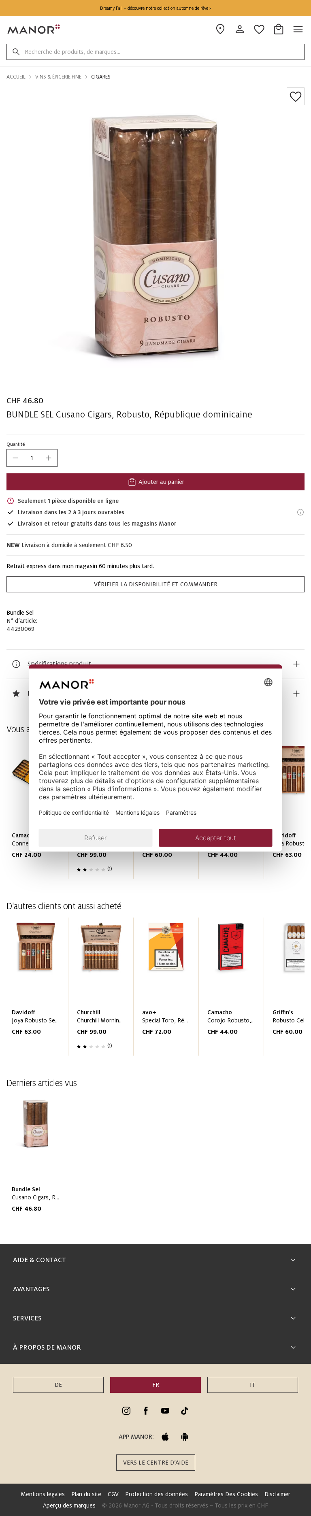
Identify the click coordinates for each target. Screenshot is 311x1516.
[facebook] (146, 1411)
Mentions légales (43, 1494)
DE (58, 1385)
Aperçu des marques (69, 1505)
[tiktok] (185, 1411)
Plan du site (86, 1494)
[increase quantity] (48, 457)
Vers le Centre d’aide (155, 1462)
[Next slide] (275, 990)
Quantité (15, 444)
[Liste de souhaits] (296, 96)
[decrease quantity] (15, 457)
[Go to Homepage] (34, 29)
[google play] (185, 1437)
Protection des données (156, 1494)
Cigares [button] (101, 77)
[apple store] (165, 1437)
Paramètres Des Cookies (226, 1494)
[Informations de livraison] (300, 512)
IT (253, 1385)
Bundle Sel (20, 612)
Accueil (16, 77)
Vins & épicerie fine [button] (58, 77)
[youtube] (165, 1411)
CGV (113, 1494)
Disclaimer (277, 1494)
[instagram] (126, 1411)
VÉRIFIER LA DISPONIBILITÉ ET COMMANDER (155, 584)
